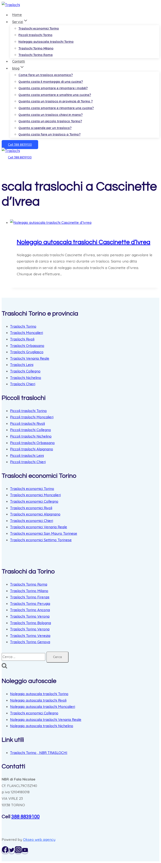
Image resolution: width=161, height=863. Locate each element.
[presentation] (84, 222)
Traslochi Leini (21, 364)
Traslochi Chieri (22, 384)
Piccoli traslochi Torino (35, 35)
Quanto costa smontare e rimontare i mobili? (53, 88)
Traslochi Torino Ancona (30, 610)
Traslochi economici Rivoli (31, 508)
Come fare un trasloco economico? (45, 75)
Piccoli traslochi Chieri (28, 462)
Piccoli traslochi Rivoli (27, 423)
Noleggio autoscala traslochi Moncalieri (42, 706)
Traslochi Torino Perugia (30, 603)
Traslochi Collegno (25, 371)
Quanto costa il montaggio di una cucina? (50, 82)
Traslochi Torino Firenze (29, 597)
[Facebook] (5, 851)
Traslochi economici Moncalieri (35, 495)
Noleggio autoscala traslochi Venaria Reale (45, 719)
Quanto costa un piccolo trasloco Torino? (50, 121)
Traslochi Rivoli (22, 339)
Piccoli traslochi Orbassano (32, 443)
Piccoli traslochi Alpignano (31, 449)
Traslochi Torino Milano (35, 48)
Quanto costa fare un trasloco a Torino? (49, 134)
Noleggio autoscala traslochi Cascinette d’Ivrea (83, 242)
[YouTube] (25, 851)
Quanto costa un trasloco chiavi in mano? (50, 115)
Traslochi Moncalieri (26, 332)
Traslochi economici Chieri (31, 520)
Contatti (18, 61)
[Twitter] (12, 851)
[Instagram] (18, 851)
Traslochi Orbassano (27, 345)
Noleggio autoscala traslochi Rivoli (38, 700)
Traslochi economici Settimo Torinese (41, 540)
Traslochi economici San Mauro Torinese (43, 533)
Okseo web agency (39, 839)
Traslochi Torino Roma (35, 55)
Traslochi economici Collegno (34, 501)
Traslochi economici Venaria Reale (38, 527)
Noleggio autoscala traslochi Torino (46, 42)
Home (17, 15)
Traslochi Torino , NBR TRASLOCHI (38, 752)
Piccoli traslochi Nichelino (31, 436)
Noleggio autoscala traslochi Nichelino (41, 726)
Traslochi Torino (23, 326)
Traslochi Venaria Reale (29, 358)
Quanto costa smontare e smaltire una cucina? (54, 95)
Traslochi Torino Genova (30, 642)
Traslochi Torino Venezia (30, 635)
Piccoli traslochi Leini (27, 455)
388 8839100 (25, 816)
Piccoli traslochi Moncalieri (31, 417)
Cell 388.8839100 (20, 157)
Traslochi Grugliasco (26, 352)
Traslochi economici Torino (38, 28)
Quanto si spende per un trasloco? (44, 128)
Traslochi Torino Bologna (30, 623)
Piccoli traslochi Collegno (30, 430)
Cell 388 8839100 (20, 145)
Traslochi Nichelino (25, 377)
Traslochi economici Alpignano (35, 514)
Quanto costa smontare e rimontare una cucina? (56, 108)
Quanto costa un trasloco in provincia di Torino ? (55, 101)
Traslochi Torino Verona (29, 616)
